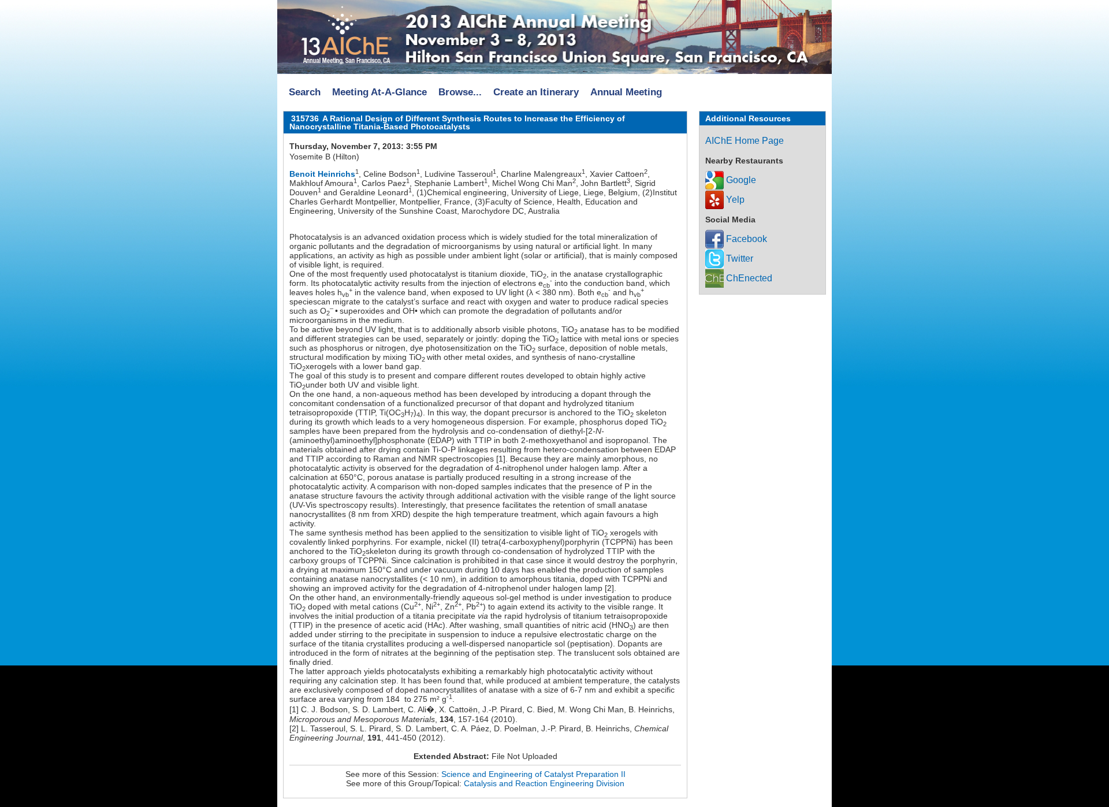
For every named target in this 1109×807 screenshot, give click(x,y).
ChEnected (748, 278)
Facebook (745, 239)
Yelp (734, 199)
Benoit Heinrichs (322, 173)
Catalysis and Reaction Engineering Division (544, 783)
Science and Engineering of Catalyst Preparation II (533, 774)
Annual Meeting (626, 92)
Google (740, 180)
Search (305, 92)
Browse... (460, 92)
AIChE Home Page (744, 141)
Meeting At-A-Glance (379, 92)
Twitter (738, 258)
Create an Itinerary (536, 92)
